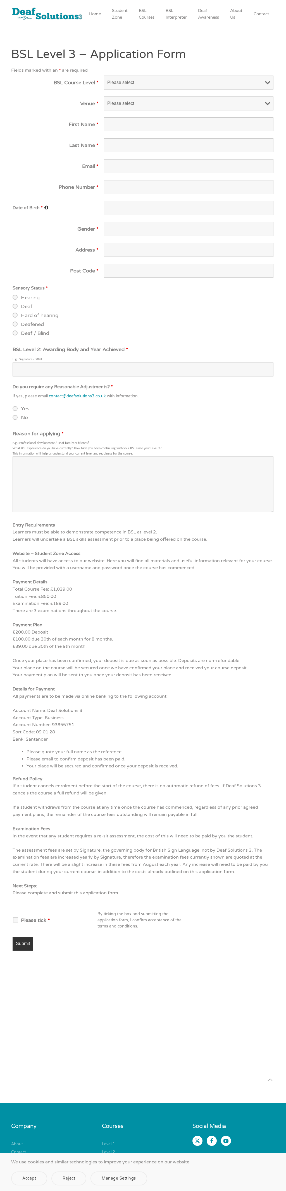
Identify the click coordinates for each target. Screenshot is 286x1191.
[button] (270, 1079)
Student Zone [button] (120, 14)
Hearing (30, 297)
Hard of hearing (39, 315)
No (24, 417)
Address (87, 250)
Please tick (35, 920)
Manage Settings (119, 1178)
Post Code (84, 271)
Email (90, 166)
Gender (88, 229)
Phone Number (79, 187)
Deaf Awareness (208, 14)
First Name (84, 124)
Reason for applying (38, 434)
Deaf (26, 306)
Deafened (32, 324)
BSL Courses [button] (146, 14)
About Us (236, 14)
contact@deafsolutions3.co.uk (77, 396)
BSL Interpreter (176, 14)
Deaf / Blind (35, 333)
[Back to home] (47, 14)
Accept (29, 1178)
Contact (261, 13)
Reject (69, 1178)
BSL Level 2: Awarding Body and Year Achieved (70, 349)
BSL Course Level (76, 82)
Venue (89, 103)
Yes (25, 408)
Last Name (84, 145)
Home (95, 13)
